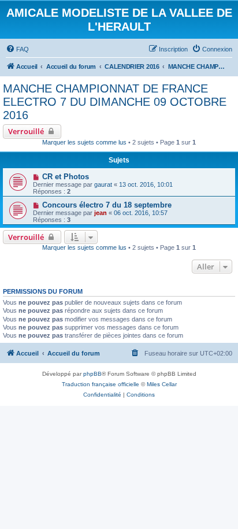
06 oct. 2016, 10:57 (141, 212)
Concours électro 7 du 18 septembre (107, 205)
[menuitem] (17, 49)
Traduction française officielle (100, 384)
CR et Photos (65, 176)
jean (100, 212)
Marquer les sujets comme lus (84, 142)
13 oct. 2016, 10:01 (146, 184)
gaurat (103, 184)
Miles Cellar (162, 384)
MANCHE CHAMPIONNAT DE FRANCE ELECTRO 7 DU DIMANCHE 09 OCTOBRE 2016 (114, 101)
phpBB (92, 374)
